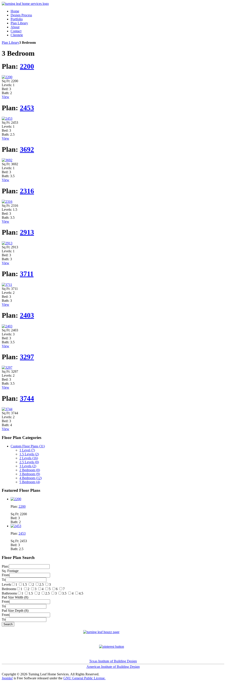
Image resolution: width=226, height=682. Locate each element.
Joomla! (7, 678)
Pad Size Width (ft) (15, 597)
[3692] (7, 160)
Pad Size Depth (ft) (15, 610)
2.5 (41, 584)
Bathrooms (9, 593)
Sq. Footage (10, 571)
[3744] (7, 409)
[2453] (7, 118)
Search (8, 624)
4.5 (81, 593)
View (5, 97)
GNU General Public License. (84, 678)
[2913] (7, 243)
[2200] (7, 77)
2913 (27, 232)
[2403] (7, 326)
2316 (27, 191)
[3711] (7, 285)
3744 (27, 398)
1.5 (25, 584)
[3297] (7, 367)
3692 (27, 149)
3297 (27, 357)
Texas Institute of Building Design (113, 661)
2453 (27, 108)
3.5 (64, 593)
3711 (27, 274)
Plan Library (10, 42)
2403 (27, 315)
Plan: (5, 566)
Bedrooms (9, 589)
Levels (6, 584)
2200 (27, 66)
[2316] (7, 201)
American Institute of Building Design (113, 667)
